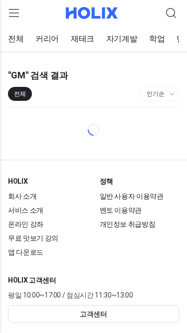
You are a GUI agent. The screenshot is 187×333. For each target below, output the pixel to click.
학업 (157, 39)
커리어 (47, 39)
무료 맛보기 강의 (33, 238)
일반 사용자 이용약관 (132, 196)
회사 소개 (22, 196)
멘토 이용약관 (121, 210)
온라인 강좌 (26, 224)
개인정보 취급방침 (128, 224)
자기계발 (121, 39)
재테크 (82, 39)
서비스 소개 (26, 210)
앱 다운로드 (26, 252)
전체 (15, 39)
